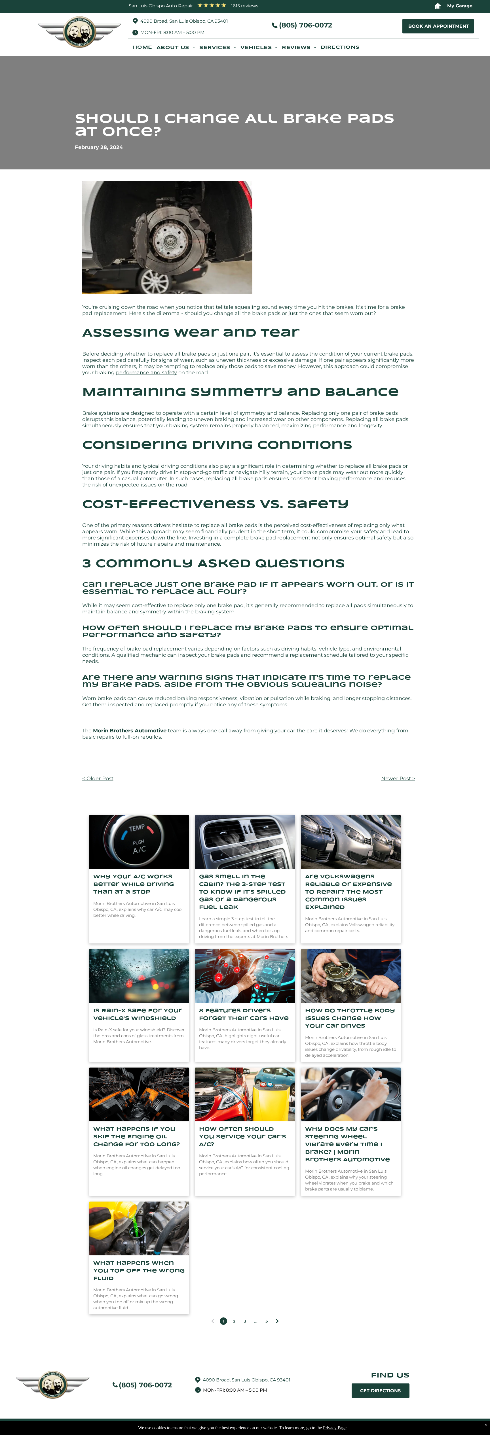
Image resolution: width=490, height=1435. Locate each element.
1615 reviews (244, 5)
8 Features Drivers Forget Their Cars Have (244, 1014)
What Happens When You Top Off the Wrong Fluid (139, 1271)
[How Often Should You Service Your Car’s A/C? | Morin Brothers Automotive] (245, 1094)
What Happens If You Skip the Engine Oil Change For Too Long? (136, 1137)
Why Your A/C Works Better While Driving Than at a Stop (133, 884)
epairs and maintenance (188, 544)
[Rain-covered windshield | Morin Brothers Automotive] (139, 976)
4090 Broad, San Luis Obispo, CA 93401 (184, 21)
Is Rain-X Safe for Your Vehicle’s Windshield (137, 1014)
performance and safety (146, 372)
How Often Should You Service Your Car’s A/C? (242, 1137)
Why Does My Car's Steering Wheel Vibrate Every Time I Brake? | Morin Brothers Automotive (347, 1144)
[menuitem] (144, 49)
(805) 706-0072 (305, 25)
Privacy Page (335, 1427)
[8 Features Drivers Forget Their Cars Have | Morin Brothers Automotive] (245, 976)
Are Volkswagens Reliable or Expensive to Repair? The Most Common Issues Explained (348, 892)
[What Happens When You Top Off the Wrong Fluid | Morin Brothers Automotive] (139, 1228)
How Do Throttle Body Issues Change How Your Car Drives (350, 1018)
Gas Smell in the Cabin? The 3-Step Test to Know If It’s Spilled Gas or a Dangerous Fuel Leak (242, 892)
